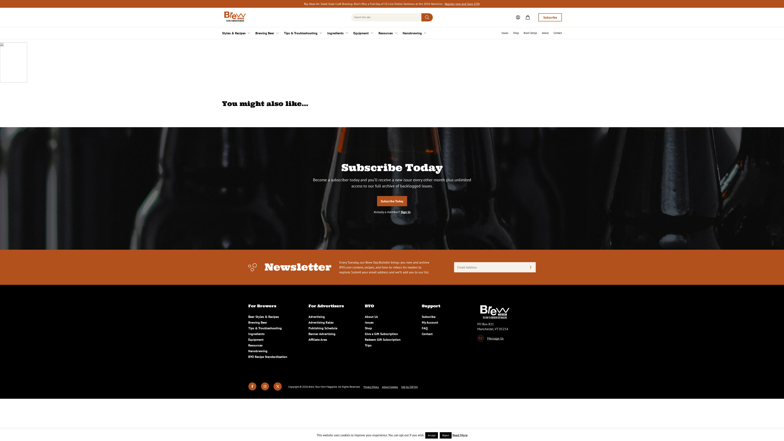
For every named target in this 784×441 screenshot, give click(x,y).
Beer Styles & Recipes (263, 317)
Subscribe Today (392, 201)
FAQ (425, 328)
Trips (368, 345)
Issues (504, 33)
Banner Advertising (321, 334)
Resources (386, 33)
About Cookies (390, 387)
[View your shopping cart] (528, 17)
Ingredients (335, 33)
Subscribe (550, 17)
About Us (371, 317)
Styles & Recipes (234, 33)
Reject (445, 435)
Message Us (495, 338)
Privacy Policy (371, 387)
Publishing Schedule (322, 328)
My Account (430, 322)
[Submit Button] (427, 17)
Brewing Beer (264, 33)
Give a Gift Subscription (381, 334)
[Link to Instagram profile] (265, 389)
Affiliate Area (317, 339)
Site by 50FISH (409, 387)
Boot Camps (530, 33)
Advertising (316, 317)
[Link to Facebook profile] (252, 389)
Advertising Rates (321, 322)
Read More (460, 435)
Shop (516, 33)
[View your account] (518, 17)
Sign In (406, 212)
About (545, 33)
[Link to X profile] (278, 389)
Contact (557, 33)
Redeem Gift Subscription (383, 339)
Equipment (361, 33)
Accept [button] (431, 435)
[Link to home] (234, 17)
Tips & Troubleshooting (300, 33)
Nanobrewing (412, 33)
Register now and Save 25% (462, 4)
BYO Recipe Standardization (267, 357)
